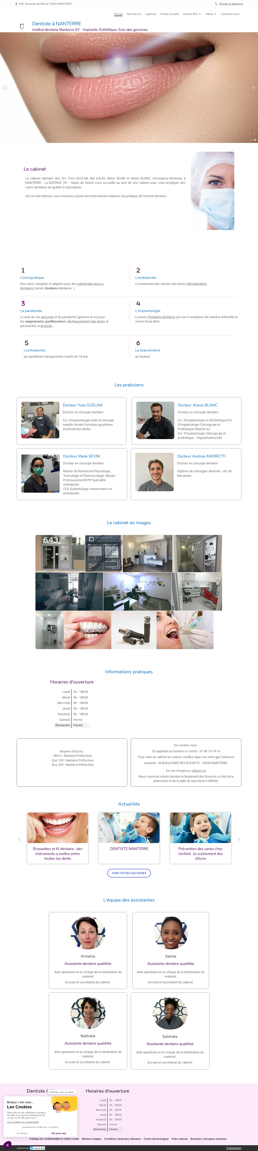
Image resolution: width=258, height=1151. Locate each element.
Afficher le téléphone (231, 3)
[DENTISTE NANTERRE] (57, 828)
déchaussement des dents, (86, 321)
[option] (57, 838)
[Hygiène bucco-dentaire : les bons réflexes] (200, 828)
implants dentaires (162, 317)
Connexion (233, 1148)
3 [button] (255, 140)
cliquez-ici (198, 770)
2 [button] (253, 140)
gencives (47, 317)
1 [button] (250, 140)
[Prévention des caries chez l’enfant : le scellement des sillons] (129, 828)
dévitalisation (196, 284)
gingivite (46, 326)
